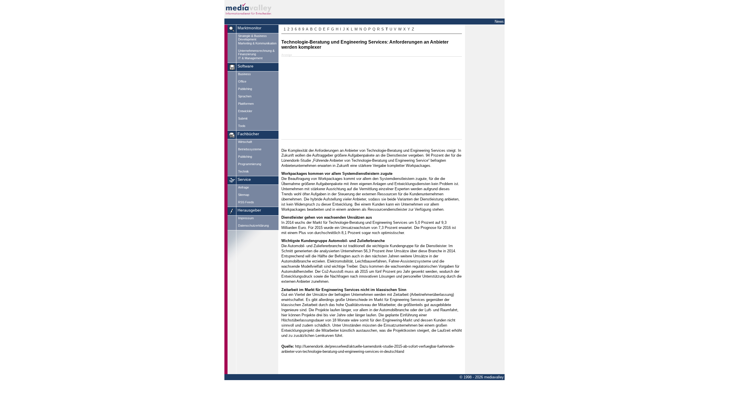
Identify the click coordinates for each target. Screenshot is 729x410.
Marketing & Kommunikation (257, 43)
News (499, 21)
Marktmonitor (249, 28)
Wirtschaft (245, 142)
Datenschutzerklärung (253, 225)
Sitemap (243, 194)
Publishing (245, 89)
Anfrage (243, 187)
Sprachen (244, 96)
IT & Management (250, 58)
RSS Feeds (246, 202)
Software (245, 66)
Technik (243, 171)
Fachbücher (248, 134)
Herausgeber (249, 210)
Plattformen (246, 103)
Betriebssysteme (249, 149)
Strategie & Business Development (252, 37)
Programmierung (249, 164)
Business (244, 74)
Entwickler (245, 111)
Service (244, 179)
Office (242, 81)
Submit (242, 118)
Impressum (246, 218)
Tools (241, 126)
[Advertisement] (371, 98)
